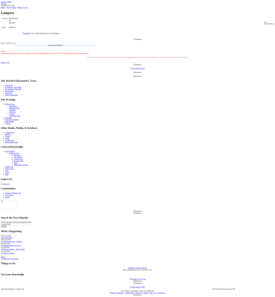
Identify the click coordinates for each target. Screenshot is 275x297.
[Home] (4, 4)
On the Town (18, 159)
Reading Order (14, 108)
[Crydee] (9, 209)
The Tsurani (18, 157)
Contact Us (161, 293)
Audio (7, 138)
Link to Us (6, 184)
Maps (16, 163)
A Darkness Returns (8, 253)
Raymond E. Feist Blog (13, 87)
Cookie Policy (129, 293)
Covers (11, 114)
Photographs (9, 91)
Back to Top (5, 63)
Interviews (8, 93)
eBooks (7, 134)
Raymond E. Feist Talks (13, 89)
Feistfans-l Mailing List (13, 193)
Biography (8, 85)
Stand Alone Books (11, 120)
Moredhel (26, 33)
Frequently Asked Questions (137, 268)
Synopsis (12, 110)
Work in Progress (7, 238)
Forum (7, 197)
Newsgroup (9, 195)
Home (3, 7)
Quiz (6, 171)
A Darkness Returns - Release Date (13, 249)
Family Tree (9, 167)
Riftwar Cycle (22, 7)
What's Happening (11, 95)
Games (7, 136)
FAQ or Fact (9, 169)
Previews (12, 112)
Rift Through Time (11, 142)
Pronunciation (18, 161)
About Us (138, 293)
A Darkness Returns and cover (11, 245)
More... (3, 257)
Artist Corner (9, 140)
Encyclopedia (11, 7)
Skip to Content (6, 2)
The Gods (17, 155)
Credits (145, 293)
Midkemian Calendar (21, 165)
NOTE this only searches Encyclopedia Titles (16, 222)
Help (6, 174)
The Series (13, 106)
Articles (7, 123)
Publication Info (14, 116)
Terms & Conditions (116, 293)
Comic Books (10, 132)
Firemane (8, 118)
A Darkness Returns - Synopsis (11, 241)
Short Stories (9, 121)
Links (7, 173)
